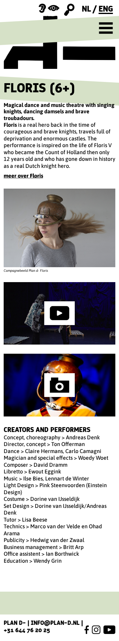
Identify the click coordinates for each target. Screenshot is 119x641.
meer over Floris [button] (23, 175)
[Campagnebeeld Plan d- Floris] (59, 228)
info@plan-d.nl (55, 622)
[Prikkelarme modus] (49, 8)
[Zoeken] (69, 10)
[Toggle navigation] (106, 28)
